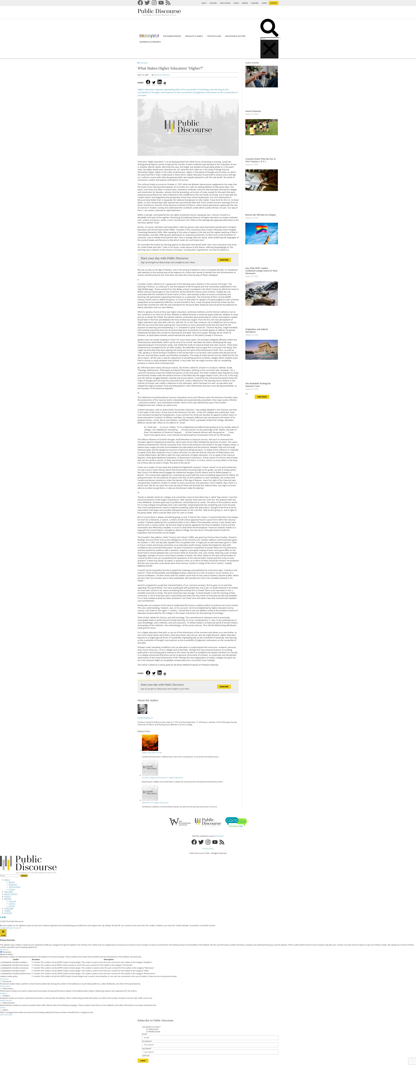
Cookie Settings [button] (6, 928)
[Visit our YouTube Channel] (5, 917)
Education (144, 63)
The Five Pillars (15, 887)
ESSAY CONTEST (225, 3)
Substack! (220, 836)
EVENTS (236, 3)
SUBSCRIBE (254, 3)
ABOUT (204, 3)
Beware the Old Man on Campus (260, 214)
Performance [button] (5, 986)
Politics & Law (214, 36)
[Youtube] (161, 2)
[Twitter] (147, 2)
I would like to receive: (151, 1027)
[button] (269, 28)
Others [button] (3, 1007)
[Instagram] (154, 2)
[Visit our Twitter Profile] (2, 917)
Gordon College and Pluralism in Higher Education (162, 777)
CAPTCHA (146, 1056)
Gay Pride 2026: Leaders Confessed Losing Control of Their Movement (261, 271)
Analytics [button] (3, 993)
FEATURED (213, 3)
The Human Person (172, 36)
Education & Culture (235, 36)
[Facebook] (140, 2)
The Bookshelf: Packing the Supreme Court (258, 384)
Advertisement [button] (6, 1000)
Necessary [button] (4, 949)
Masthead (13, 884)
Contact (12, 889)
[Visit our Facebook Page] (0, 917)
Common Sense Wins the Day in (260, 160)
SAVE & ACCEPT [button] (6, 1015)
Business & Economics (150, 42)
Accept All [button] (17, 928)
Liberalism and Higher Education (155, 802)
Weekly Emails (154, 1031)
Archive (12, 906)
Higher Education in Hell (152, 752)
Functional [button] (4, 979)
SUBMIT (264, 3)
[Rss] (168, 2)
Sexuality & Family (194, 36)
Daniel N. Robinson (162, 75)
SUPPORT (273, 3)
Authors (12, 903)
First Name (147, 1041)
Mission (12, 882)
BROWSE (245, 3)
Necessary (7, 952)
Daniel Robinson (145, 717)
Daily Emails (153, 1029)
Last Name (147, 1048)
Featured (12, 901)
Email (144, 1034)
